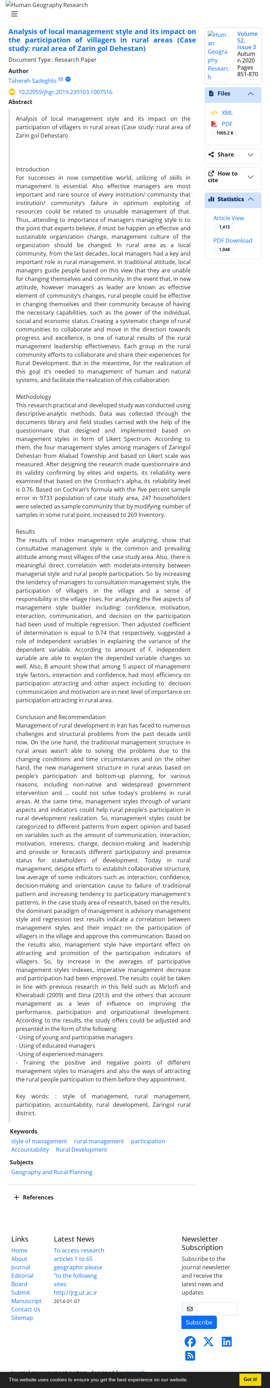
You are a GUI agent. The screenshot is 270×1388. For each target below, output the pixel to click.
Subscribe (199, 1322)
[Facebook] (190, 1344)
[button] (190, 1381)
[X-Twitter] (208, 1344)
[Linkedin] (226, 1344)
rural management (99, 1141)
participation (148, 1141)
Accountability (30, 1149)
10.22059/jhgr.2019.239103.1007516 (65, 92)
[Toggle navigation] (133, 14)
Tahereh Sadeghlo (32, 81)
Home (19, 1250)
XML (226, 113)
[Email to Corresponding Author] (60, 79)
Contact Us (25, 1309)
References (37, 1197)
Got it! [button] (250, 1379)
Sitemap (22, 1318)
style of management (39, 1141)
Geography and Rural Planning (51, 1172)
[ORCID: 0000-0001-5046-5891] (68, 79)
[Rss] (190, 1358)
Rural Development (81, 1149)
